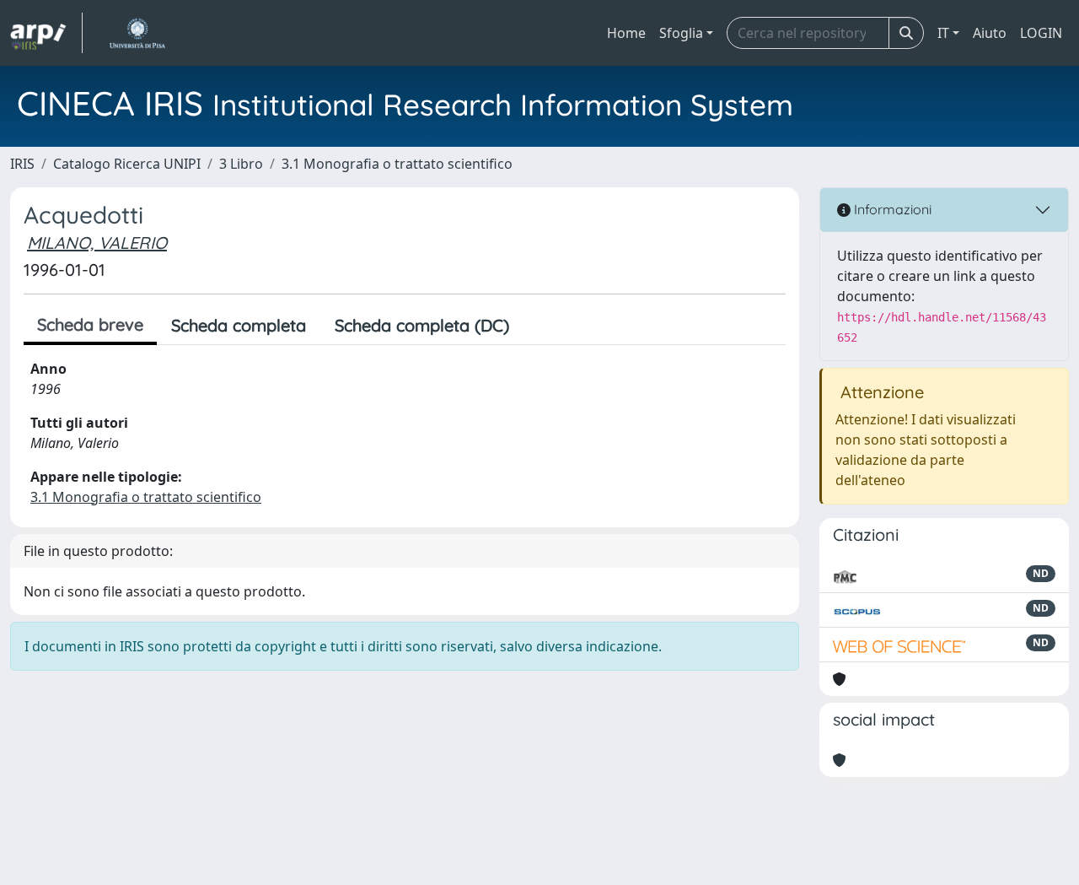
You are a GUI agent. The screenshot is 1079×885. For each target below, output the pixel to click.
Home (626, 33)
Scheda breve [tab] (90, 324)
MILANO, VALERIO (97, 242)
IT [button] (943, 33)
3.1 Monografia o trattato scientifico (397, 163)
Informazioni (891, 209)
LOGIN (1041, 33)
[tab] (537, 325)
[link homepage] (46, 33)
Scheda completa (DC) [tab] (422, 325)
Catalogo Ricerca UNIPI (127, 163)
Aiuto (990, 33)
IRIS (22, 163)
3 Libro (241, 163)
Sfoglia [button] (681, 33)
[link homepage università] (137, 33)
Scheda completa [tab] (238, 325)
